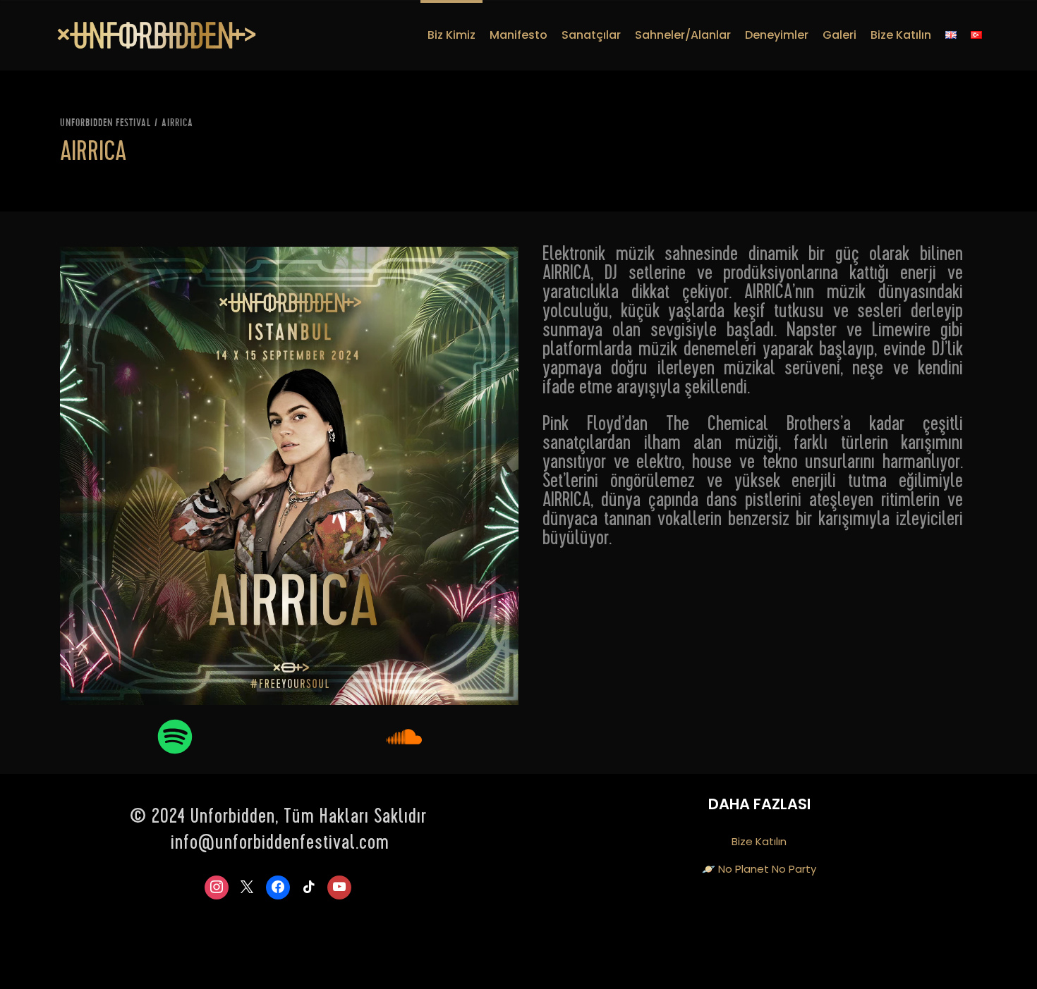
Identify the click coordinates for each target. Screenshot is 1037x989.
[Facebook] (277, 887)
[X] (247, 887)
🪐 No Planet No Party (759, 868)
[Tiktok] (309, 887)
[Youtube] (339, 887)
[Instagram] (216, 887)
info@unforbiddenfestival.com (280, 844)
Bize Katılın (759, 841)
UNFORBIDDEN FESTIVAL (105, 123)
